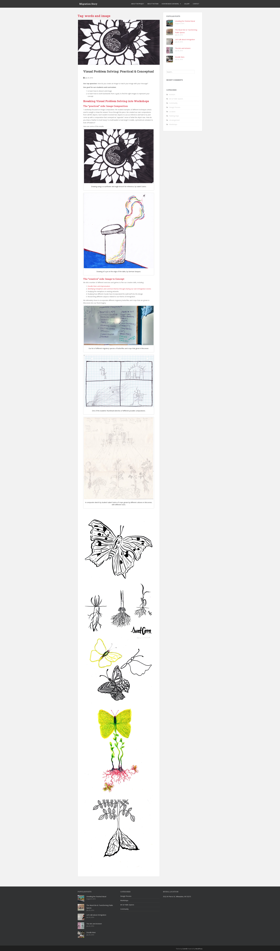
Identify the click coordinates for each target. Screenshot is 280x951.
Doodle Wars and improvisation (99, 286)
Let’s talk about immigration (185, 39)
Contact (196, 4)
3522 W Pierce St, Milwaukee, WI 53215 (177, 896)
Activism (172, 94)
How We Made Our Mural (170, 4)
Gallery (187, 4)
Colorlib (184, 949)
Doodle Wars (179, 57)
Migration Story (88, 3)
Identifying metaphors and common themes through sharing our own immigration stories (119, 289)
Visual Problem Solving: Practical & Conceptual (118, 71)
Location (172, 112)
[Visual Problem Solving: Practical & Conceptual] (119, 42)
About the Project (137, 4)
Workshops (173, 124)
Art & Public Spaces (176, 99)
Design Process (174, 107)
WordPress (198, 949)
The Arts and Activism (183, 48)
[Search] (197, 72)
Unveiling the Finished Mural (185, 21)
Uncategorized (174, 120)
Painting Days (174, 116)
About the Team (152, 4)
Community (173, 103)
